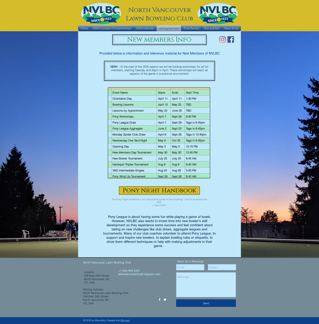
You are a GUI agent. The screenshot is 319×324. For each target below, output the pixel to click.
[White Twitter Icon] (165, 299)
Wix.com (125, 320)
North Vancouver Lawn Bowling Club (107, 262)
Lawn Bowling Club (159, 18)
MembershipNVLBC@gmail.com (139, 274)
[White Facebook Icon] (159, 299)
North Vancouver (159, 10)
